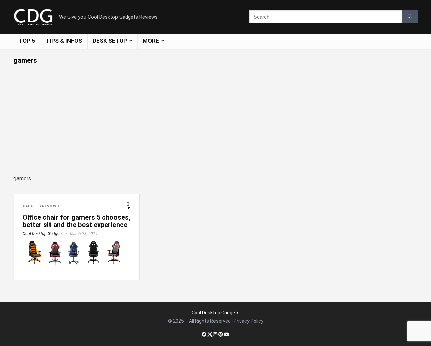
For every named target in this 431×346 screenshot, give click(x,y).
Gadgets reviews (41, 206)
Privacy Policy (248, 321)
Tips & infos (63, 40)
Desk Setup (110, 40)
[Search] (410, 16)
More (151, 40)
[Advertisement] (215, 115)
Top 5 (27, 40)
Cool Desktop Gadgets (43, 233)
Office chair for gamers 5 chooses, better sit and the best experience (76, 221)
